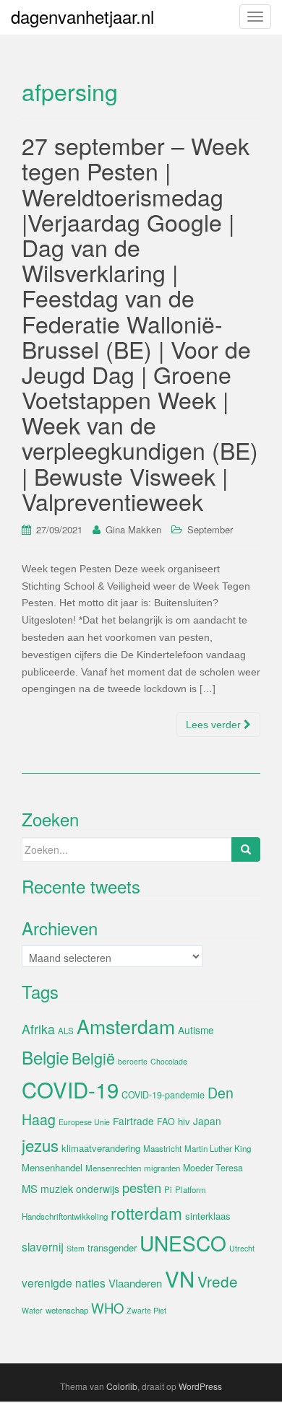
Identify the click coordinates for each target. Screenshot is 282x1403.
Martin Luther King (217, 1148)
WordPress (200, 1386)
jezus (40, 1144)
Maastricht (162, 1148)
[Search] (245, 849)
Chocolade (168, 1061)
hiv (184, 1121)
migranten (162, 1167)
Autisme (196, 1030)
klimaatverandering (100, 1148)
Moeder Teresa (213, 1167)
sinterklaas (208, 1216)
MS (30, 1188)
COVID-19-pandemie (163, 1094)
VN (180, 1278)
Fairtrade (133, 1121)
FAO (166, 1121)
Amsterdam (126, 1026)
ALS (66, 1030)
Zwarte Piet (146, 1310)
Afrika (38, 1029)
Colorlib (121, 1386)
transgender (112, 1247)
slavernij (43, 1246)
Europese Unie (84, 1121)
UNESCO (183, 1242)
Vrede (217, 1281)
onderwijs (97, 1188)
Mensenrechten (113, 1167)
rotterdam (146, 1212)
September (210, 529)
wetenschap (67, 1310)
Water (32, 1310)
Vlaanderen (135, 1282)
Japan (207, 1121)
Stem (76, 1248)
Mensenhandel (52, 1167)
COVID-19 (70, 1089)
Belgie (45, 1057)
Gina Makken (133, 529)
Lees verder (215, 724)
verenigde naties (64, 1282)
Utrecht (242, 1248)
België (93, 1057)
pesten (141, 1187)
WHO (107, 1307)
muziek (56, 1188)
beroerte (133, 1061)
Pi (168, 1189)
